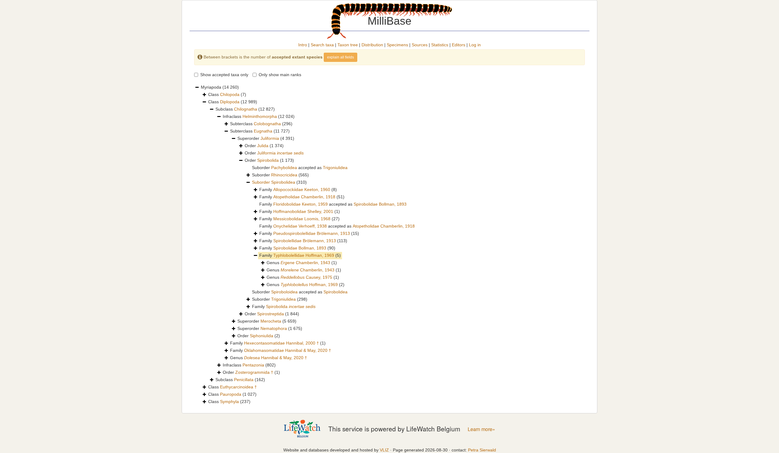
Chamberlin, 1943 (305, 262)
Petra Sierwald (482, 450)
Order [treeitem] (264, 145)
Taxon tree (347, 44)
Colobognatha (267, 123)
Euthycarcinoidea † (238, 386)
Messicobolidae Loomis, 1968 (301, 218)
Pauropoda (230, 394)
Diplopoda (229, 101)
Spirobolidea (283, 182)
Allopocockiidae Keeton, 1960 (301, 189)
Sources (420, 44)
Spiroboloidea (284, 291)
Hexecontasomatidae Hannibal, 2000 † (281, 343)
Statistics (439, 44)
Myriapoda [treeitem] (220, 87)
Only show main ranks (280, 74)
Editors (458, 44)
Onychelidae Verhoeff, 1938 (300, 226)
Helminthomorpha (260, 116)
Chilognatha (245, 109)
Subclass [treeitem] (245, 109)
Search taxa (322, 44)
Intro (302, 44)
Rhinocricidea (284, 174)
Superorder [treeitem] (265, 138)
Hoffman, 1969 (309, 284)
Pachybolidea (284, 167)
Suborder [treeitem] (280, 174)
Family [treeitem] (298, 189)
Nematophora (273, 328)
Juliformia (269, 138)
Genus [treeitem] (302, 262)
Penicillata (243, 379)
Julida (262, 145)
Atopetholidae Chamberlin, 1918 (304, 196)
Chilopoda (229, 94)
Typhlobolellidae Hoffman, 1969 (303, 255)
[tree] (389, 244)
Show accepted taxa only (224, 74)
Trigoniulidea (335, 167)
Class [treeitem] (227, 94)
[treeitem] (279, 182)
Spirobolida (268, 160)
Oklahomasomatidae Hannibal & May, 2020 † (287, 350)
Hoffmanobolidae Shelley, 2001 (303, 211)
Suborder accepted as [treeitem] (300, 167)
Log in (475, 44)
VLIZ (384, 450)
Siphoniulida (261, 335)
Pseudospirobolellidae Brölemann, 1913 (311, 233)
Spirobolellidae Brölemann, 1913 (304, 240)
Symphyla (229, 401)
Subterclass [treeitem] (261, 123)
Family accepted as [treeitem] (333, 204)
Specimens (397, 44)
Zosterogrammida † (254, 372)
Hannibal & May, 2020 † (275, 357)
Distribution (372, 44)
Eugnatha (263, 131)
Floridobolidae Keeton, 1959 (300, 204)
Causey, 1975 (306, 277)
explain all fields (340, 57)
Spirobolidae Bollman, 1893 (380, 204)
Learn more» (481, 429)
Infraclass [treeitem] (259, 116)
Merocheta (270, 321)
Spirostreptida (270, 313)
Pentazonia (253, 365)
